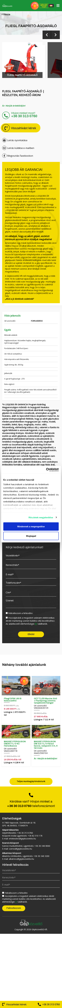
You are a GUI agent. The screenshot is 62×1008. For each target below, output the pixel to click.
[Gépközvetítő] (31, 922)
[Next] (55, 35)
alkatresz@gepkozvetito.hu (21, 859)
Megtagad (31, 536)
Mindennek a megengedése (31, 526)
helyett (44, 6)
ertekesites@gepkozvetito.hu (22, 838)
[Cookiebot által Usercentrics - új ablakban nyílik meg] (46, 470)
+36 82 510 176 (35, 835)
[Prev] (47, 35)
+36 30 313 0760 (24, 116)
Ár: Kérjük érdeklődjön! (14, 106)
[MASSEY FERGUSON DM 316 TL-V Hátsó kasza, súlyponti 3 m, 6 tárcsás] (46, 731)
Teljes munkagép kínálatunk (31, 781)
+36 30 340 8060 (42, 846)
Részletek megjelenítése (41, 517)
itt (36, 624)
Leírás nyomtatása (17, 140)
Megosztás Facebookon (20, 155)
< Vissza (5, 14)
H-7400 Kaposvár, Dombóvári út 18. (19, 822)
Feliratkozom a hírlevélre (20, 613)
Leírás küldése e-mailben (20, 148)
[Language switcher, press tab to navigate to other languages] (51, 5)
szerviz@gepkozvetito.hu (20, 848)
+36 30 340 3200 (41, 856)
